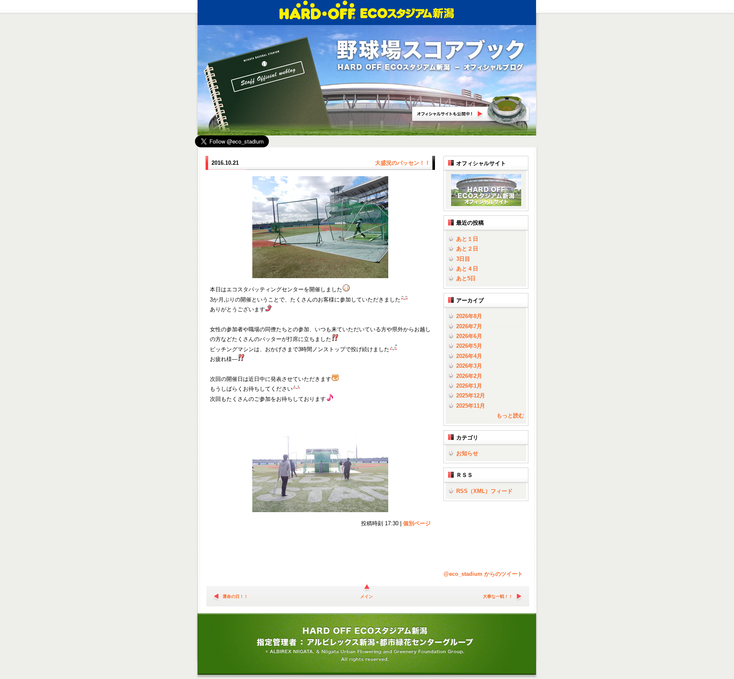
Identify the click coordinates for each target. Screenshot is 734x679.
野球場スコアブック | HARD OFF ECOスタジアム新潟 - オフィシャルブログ (430, 56)
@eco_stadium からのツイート (483, 574)
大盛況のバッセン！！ (402, 163)
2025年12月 (470, 395)
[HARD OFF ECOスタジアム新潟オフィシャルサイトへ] (484, 204)
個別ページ (417, 523)
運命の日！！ (235, 596)
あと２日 (467, 248)
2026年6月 (469, 336)
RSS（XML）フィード (484, 491)
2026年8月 (469, 316)
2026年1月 (469, 386)
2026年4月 (469, 356)
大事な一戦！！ (498, 596)
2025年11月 (470, 406)
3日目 (463, 259)
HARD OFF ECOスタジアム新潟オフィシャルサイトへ (471, 110)
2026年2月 (469, 376)
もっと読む (510, 415)
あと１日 (467, 239)
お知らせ (467, 453)
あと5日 (466, 278)
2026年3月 (469, 366)
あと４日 (467, 268)
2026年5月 (469, 346)
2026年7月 (469, 326)
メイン (366, 596)
